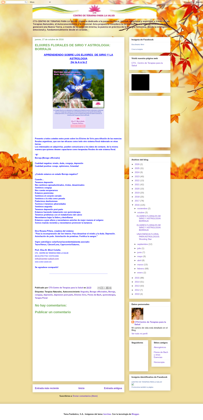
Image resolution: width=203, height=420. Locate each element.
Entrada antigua (113, 388)
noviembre (142, 208)
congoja (38, 295)
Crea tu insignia (137, 49)
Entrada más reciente (47, 388)
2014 (137, 282)
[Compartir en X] (104, 287)
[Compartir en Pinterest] (110, 287)
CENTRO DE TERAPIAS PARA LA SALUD (147, 382)
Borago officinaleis (98, 292)
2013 (137, 286)
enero (140, 272)
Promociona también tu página (142, 387)
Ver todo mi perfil (139, 333)
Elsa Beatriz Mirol (138, 44)
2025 (137, 168)
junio (139, 252)
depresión (48, 295)
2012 (137, 290)
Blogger (135, 414)
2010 (137, 294)
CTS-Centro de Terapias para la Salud (150, 323)
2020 (137, 188)
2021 (137, 184)
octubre (141, 212)
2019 (137, 192)
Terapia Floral (41, 298)
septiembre (142, 244)
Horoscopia (159, 362)
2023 (137, 176)
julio (139, 248)
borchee (107, 414)
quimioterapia (109, 295)
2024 (137, 172)
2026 (137, 164)
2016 (137, 205)
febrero (141, 268)
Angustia (84, 292)
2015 (137, 278)
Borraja (111, 292)
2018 (137, 196)
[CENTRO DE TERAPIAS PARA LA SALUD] (133, 384)
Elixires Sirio (80, 295)
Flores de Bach (94, 295)
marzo (140, 264)
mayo (140, 256)
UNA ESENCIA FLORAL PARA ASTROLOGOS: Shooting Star (148, 236)
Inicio (81, 388)
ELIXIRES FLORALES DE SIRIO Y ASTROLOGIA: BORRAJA (149, 218)
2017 (137, 201)
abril (139, 260)
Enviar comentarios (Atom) (85, 396)
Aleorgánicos (160, 347)
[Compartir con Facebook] (107, 287)
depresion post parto (63, 295)
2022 (137, 180)
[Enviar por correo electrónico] (98, 287)
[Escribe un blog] (101, 287)
